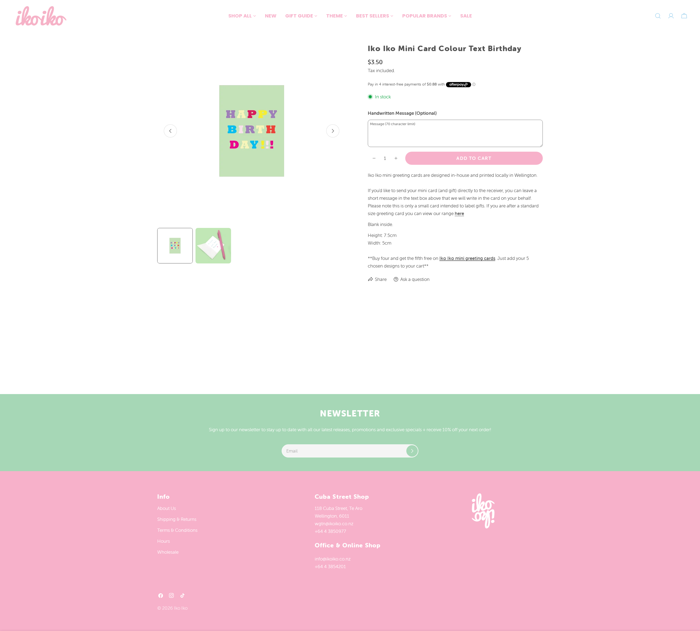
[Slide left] (170, 130)
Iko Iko (181, 608)
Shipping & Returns (176, 519)
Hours (163, 541)
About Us (166, 508)
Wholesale (168, 552)
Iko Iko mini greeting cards (467, 258)
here (459, 213)
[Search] (657, 15)
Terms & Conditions (177, 530)
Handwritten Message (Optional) (402, 113)
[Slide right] (332, 130)
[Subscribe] (412, 451)
